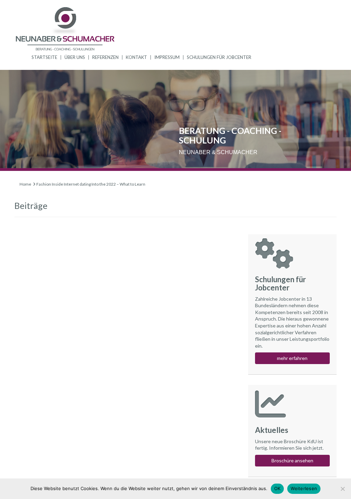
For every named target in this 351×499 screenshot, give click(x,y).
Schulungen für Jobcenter (219, 57)
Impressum (167, 57)
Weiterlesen (304, 488)
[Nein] (342, 488)
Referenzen (105, 57)
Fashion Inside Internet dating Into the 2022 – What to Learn (90, 184)
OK (277, 488)
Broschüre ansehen (292, 460)
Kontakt (136, 57)
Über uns (74, 57)
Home (25, 184)
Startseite (44, 57)
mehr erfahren (292, 358)
